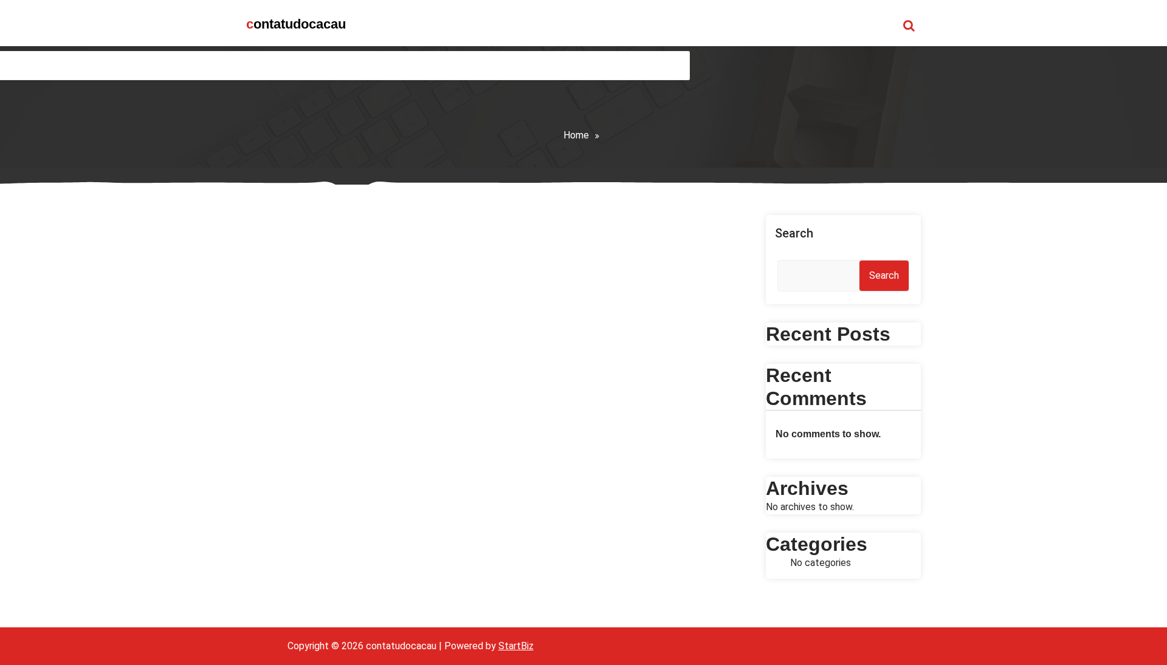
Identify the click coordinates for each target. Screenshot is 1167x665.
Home (576, 135)
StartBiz (516, 646)
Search (794, 233)
